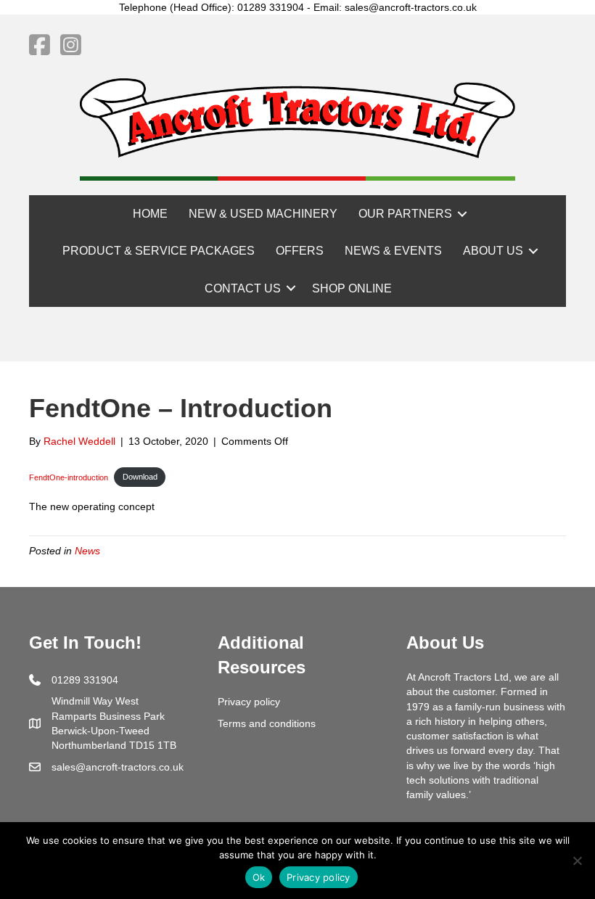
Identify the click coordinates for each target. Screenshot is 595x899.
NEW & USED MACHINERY (263, 214)
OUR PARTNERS (405, 214)
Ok (259, 877)
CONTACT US (243, 288)
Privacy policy (249, 701)
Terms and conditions (267, 723)
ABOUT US (493, 251)
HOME (150, 214)
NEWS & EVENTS (393, 251)
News (87, 551)
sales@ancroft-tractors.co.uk (118, 767)
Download (140, 476)
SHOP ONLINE (352, 288)
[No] (577, 860)
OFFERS (300, 251)
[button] (462, 213)
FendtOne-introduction (68, 476)
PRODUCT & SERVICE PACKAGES (158, 251)
